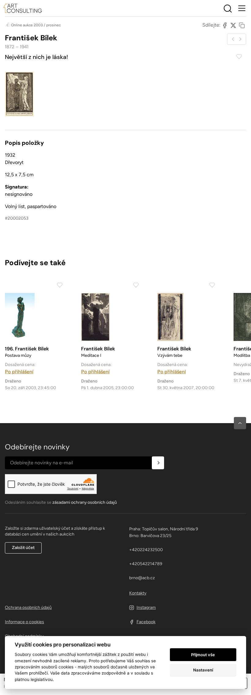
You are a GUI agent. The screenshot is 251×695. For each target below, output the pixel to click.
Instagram (146, 607)
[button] (240, 423)
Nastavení (203, 670)
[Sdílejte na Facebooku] (225, 25)
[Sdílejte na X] (233, 25)
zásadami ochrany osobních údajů (84, 502)
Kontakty (137, 593)
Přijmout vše (203, 654)
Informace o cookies (24, 621)
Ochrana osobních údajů (28, 607)
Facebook (146, 621)
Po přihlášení (19, 372)
